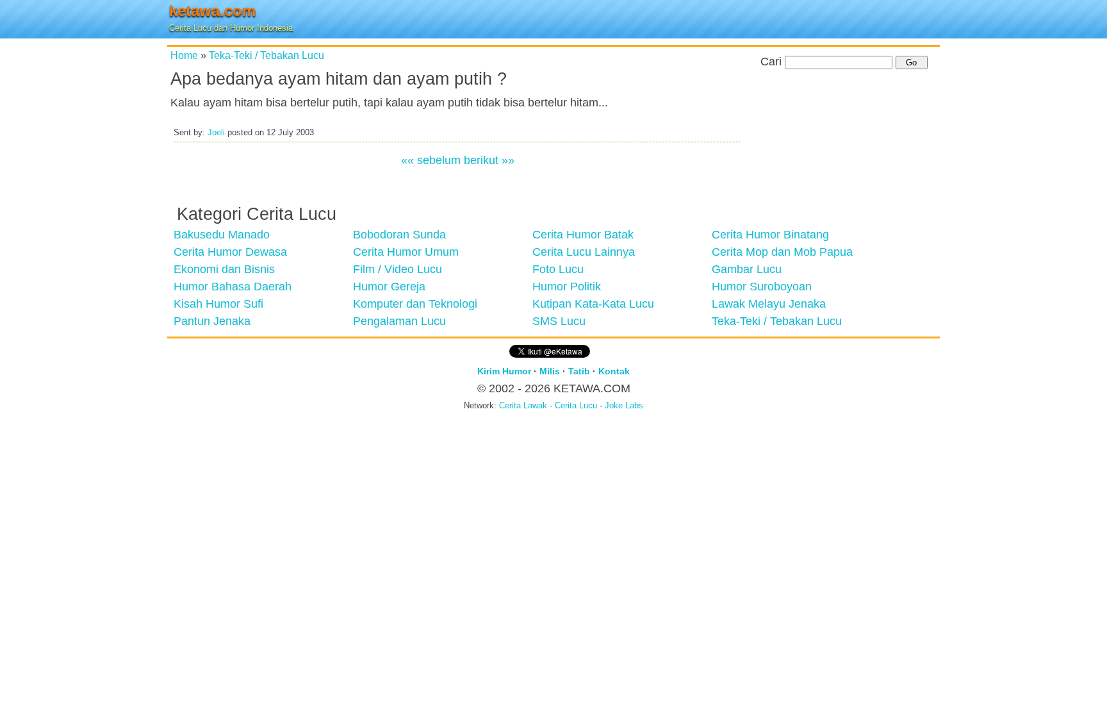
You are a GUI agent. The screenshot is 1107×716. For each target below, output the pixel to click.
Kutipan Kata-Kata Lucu (593, 303)
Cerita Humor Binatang (770, 234)
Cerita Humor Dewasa (230, 252)
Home (184, 55)
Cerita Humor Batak (583, 234)
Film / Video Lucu (397, 269)
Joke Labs (624, 405)
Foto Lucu (558, 269)
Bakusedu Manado (222, 234)
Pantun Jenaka (212, 321)
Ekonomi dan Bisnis (224, 269)
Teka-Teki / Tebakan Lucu (266, 55)
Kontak (614, 371)
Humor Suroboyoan (762, 286)
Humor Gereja (389, 286)
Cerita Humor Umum (406, 252)
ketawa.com (212, 10)
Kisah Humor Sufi (218, 303)
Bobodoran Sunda (399, 234)
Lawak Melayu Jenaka (769, 303)
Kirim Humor (504, 371)
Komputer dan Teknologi (415, 303)
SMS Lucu (559, 321)
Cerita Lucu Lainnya (583, 252)
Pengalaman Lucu (399, 321)
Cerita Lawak (523, 405)
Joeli (216, 132)
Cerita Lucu (576, 405)
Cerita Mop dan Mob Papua (782, 252)
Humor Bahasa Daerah (232, 286)
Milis (549, 371)
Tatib (579, 371)
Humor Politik (566, 286)
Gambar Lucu (747, 269)
